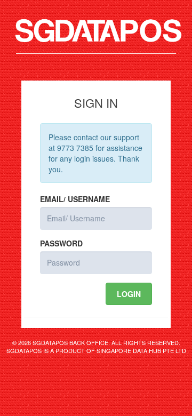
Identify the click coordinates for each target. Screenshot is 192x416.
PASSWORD (61, 243)
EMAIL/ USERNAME (75, 199)
